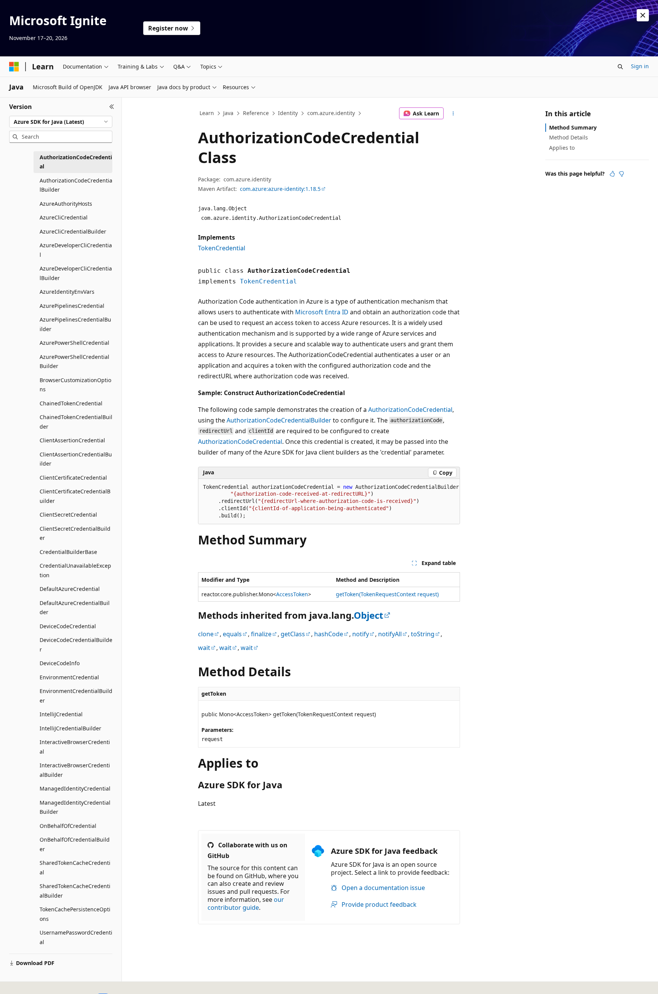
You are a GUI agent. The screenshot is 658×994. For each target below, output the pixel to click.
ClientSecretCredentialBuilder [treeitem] (75, 533)
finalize (261, 634)
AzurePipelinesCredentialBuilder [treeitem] (75, 324)
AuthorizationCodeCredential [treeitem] (76, 162)
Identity (288, 113)
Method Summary (573, 127)
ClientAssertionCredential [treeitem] (72, 440)
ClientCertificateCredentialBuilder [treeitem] (75, 496)
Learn (207, 113)
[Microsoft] (14, 67)
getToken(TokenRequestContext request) (387, 594)
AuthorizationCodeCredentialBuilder (279, 420)
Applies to (562, 147)
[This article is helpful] (612, 173)
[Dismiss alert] (643, 15)
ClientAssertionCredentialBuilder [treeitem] (76, 459)
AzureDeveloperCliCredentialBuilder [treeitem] (76, 273)
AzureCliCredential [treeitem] (64, 217)
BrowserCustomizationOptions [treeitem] (75, 384)
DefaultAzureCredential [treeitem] (70, 588)
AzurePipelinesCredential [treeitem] (72, 305)
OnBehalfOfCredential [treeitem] (68, 825)
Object (368, 615)
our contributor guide (246, 903)
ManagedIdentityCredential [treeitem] (75, 788)
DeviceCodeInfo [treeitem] (60, 663)
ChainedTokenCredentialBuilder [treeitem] (76, 421)
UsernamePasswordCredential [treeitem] (76, 937)
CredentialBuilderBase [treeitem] (68, 551)
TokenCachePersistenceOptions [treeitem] (75, 914)
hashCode (328, 634)
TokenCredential (221, 248)
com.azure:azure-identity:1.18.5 (280, 188)
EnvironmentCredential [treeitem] (69, 677)
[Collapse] (111, 107)
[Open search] (620, 67)
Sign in (640, 66)
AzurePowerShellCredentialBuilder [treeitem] (74, 361)
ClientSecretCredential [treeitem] (68, 514)
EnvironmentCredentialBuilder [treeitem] (76, 695)
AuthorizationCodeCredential (410, 409)
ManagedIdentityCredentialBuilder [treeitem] (75, 807)
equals (232, 634)
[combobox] (60, 122)
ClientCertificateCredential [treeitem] (73, 477)
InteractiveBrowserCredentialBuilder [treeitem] (75, 770)
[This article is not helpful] (621, 173)
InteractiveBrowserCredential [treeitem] (75, 746)
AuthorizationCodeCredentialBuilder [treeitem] (76, 185)
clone (206, 634)
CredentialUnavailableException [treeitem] (75, 570)
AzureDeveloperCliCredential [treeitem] (76, 250)
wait (204, 647)
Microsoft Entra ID (321, 312)
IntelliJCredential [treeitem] (61, 714)
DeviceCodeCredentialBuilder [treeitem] (76, 644)
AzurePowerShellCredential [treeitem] (74, 342)
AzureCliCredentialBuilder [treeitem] (73, 231)
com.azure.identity (331, 113)
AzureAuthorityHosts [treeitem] (66, 203)
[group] (329, 502)
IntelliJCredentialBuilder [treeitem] (70, 728)
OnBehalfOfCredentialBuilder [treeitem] (75, 844)
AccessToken (292, 594)
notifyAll (390, 634)
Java (228, 113)
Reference (256, 113)
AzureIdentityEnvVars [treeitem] (67, 291)
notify (360, 634)
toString (422, 634)
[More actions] (453, 113)
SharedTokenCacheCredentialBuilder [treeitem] (75, 890)
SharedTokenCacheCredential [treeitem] (75, 867)
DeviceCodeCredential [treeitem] (68, 626)
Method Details (568, 137)
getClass (293, 634)
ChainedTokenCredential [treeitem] (71, 403)
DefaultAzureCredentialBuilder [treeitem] (75, 607)
